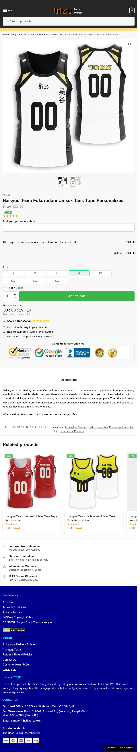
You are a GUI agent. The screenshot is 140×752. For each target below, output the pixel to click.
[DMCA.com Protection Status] (14, 630)
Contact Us (9, 659)
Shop (13, 34)
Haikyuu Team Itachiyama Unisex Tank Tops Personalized (91, 518)
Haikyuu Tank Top (98, 427)
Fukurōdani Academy (47, 34)
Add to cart (76, 296)
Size (5, 267)
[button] (129, 44)
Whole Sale (9, 669)
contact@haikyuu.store (25, 720)
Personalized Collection (121, 427)
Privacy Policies (12, 612)
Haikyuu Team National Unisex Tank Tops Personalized (31, 518)
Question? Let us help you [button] (120, 747)
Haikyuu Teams (26, 34)
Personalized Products (72, 431)
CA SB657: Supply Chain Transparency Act (28, 622)
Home (6, 34)
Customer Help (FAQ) (16, 664)
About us (8, 602)
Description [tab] (69, 379)
